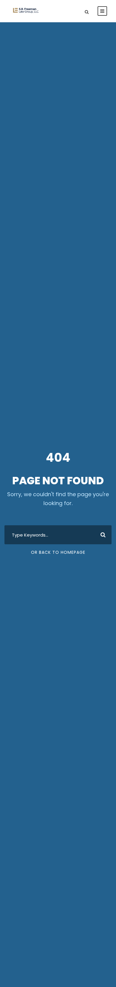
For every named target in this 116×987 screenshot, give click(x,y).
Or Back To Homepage (58, 552)
